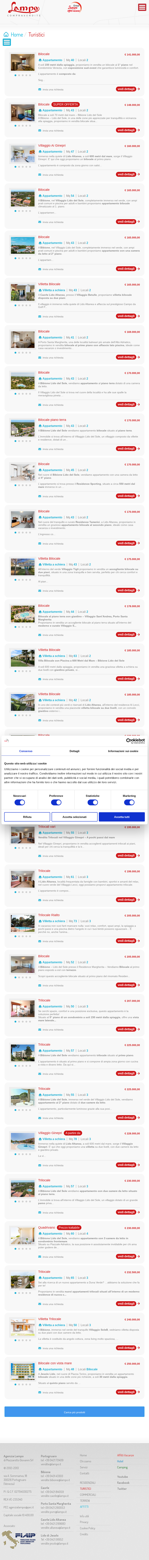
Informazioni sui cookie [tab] (123, 750)
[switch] (56, 802)
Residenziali (87, 1483)
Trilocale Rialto (49, 915)
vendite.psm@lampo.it (54, 1512)
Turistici (85, 1489)
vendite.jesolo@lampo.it (54, 1543)
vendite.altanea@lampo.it (55, 1527)
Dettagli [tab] (75, 750)
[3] (23, 75)
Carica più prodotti (74, 1412)
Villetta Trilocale (49, 1319)
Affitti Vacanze (74, 8)
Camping (122, 1467)
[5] (30, 75)
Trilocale (44, 871)
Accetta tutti (122, 816)
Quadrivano (46, 1227)
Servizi (84, 1467)
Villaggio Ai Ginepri (52, 145)
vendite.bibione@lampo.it (55, 1480)
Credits (84, 1534)
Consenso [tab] (25, 750)
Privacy (84, 1522)
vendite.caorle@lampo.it (55, 1496)
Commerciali (88, 1495)
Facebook (123, 1483)
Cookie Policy (87, 1528)
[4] (26, 75)
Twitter (122, 1489)
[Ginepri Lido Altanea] (23, 161)
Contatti (84, 1473)
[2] (19, 75)
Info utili (84, 1516)
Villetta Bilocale (49, 284)
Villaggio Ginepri (50, 1133)
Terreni (85, 1501)
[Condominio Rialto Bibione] (23, 930)
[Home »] (23, 9)
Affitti (84, 1507)
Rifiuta (27, 816)
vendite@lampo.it (51, 1464)
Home (17, 34)
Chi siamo (85, 1461)
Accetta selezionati (74, 816)
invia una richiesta (53, 89)
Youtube (122, 1477)
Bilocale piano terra (52, 420)
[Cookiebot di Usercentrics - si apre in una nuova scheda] (129, 741)
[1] (15, 75)
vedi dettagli (126, 89)
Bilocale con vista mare (55, 1363)
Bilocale (44, 54)
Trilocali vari (46, 826)
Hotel (120, 1461)
